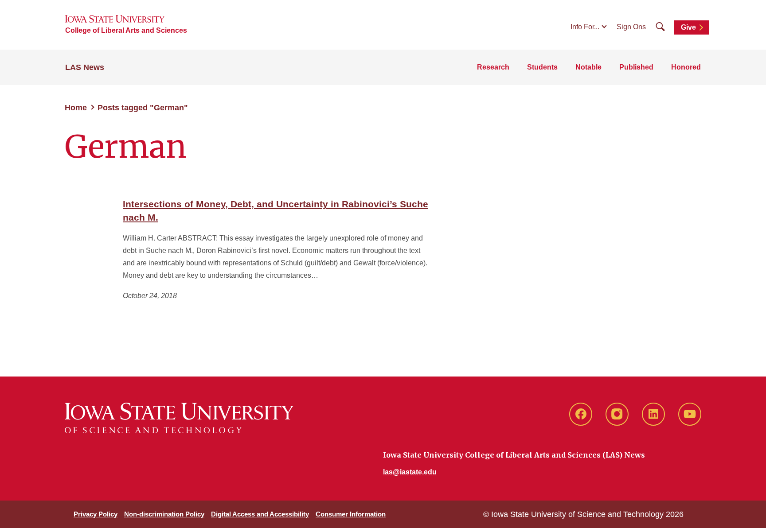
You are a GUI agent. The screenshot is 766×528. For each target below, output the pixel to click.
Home (76, 107)
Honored (686, 67)
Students (542, 67)
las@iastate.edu (410, 472)
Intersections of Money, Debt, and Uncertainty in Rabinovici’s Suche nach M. (275, 210)
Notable (588, 67)
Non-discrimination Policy (164, 514)
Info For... (585, 27)
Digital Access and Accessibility (260, 514)
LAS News (84, 67)
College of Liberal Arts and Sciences (126, 30)
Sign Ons (631, 27)
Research (493, 67)
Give (688, 27)
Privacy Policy (95, 514)
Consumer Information (351, 514)
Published (636, 67)
